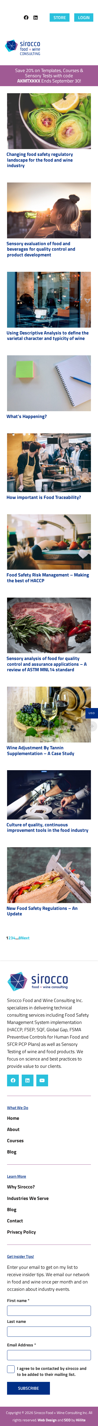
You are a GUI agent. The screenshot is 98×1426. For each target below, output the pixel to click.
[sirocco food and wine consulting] (22, 47)
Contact (15, 1220)
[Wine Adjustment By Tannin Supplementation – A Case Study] (49, 715)
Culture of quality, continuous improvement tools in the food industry (47, 827)
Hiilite (80, 1420)
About (13, 1129)
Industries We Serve (28, 1198)
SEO (67, 1420)
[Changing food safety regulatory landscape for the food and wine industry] (49, 121)
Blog (11, 1151)
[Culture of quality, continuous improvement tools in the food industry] (49, 795)
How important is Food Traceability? (44, 497)
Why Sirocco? (21, 1186)
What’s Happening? (27, 416)
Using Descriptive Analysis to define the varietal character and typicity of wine (48, 335)
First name (18, 1300)
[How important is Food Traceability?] (49, 462)
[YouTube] (42, 1080)
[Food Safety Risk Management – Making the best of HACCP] (49, 542)
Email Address (21, 1345)
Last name (16, 1321)
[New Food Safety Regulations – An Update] (49, 875)
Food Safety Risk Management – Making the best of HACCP (48, 577)
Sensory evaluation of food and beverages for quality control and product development (41, 249)
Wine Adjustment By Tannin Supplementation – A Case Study (40, 750)
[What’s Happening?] (49, 383)
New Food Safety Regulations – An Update (42, 911)
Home (13, 1118)
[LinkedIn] (35, 17)
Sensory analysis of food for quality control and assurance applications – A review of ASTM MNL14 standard (47, 664)
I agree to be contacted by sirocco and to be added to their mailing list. (52, 1371)
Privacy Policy (21, 1231)
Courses (15, 1140)
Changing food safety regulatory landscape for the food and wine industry (40, 160)
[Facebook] (26, 17)
